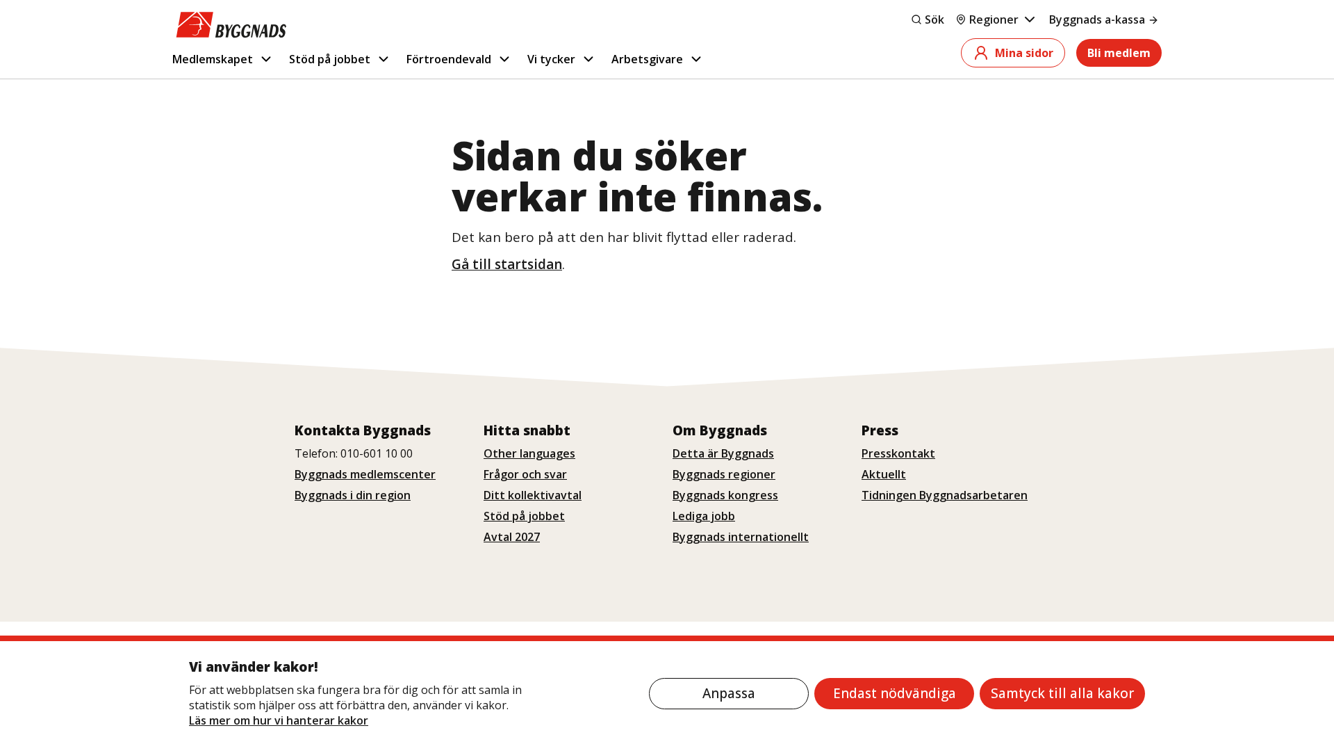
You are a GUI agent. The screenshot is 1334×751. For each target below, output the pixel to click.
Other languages (529, 453)
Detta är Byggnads (723, 453)
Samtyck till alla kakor (1062, 693)
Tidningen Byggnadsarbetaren (945, 495)
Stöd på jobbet (329, 59)
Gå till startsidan (507, 264)
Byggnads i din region (353, 495)
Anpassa (728, 693)
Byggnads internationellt (741, 536)
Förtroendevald (448, 59)
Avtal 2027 (512, 536)
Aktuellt (884, 474)
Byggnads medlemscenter (365, 474)
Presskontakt (898, 453)
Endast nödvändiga (894, 693)
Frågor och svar (525, 474)
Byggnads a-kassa (1097, 19)
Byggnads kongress (725, 495)
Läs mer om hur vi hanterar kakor (278, 720)
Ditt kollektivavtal (533, 495)
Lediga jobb (704, 516)
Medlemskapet (212, 59)
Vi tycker (551, 59)
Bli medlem (1119, 52)
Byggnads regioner (724, 474)
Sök (934, 19)
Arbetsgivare (647, 59)
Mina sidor (1024, 52)
